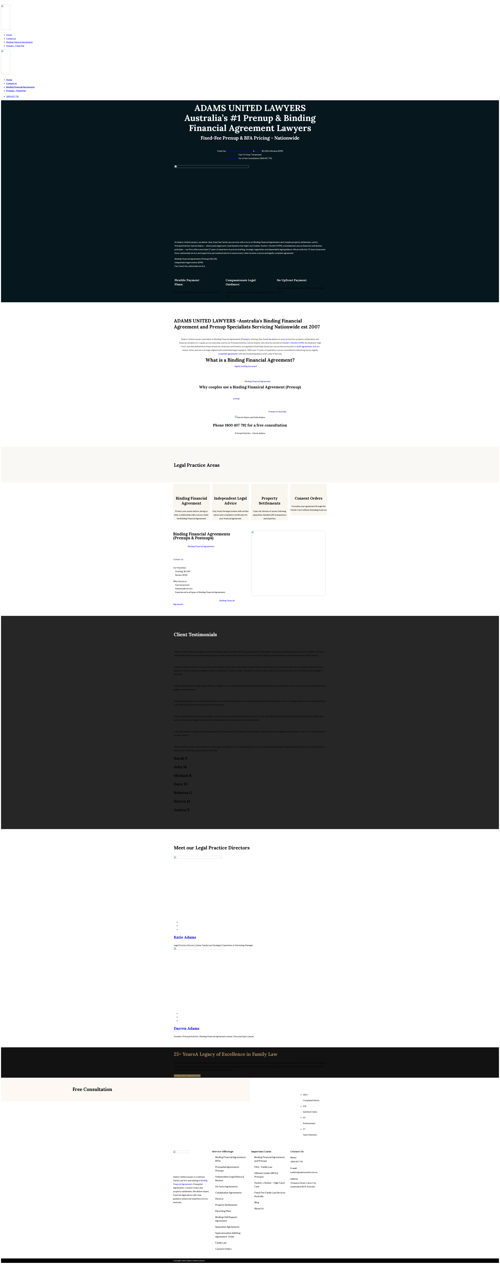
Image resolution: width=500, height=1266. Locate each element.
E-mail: (293, 1168)
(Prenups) (245, 339)
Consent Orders (308, 498)
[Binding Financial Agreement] (191, 487)
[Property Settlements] (269, 487)
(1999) (271, 245)
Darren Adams (186, 1028)
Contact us (11, 38)
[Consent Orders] (308, 487)
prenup (236, 398)
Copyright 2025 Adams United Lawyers (189, 1260)
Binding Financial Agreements (19, 42)
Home (9, 34)
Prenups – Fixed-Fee (15, 45)
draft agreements (304, 346)
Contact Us (233, 158)
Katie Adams (185, 937)
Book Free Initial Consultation (187, 1076)
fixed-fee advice (270, 339)
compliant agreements (228, 353)
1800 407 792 (12, 96)
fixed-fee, (183, 266)
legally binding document (245, 366)
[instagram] (180, 929)
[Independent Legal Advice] (230, 487)
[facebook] (180, 922)
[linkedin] (180, 925)
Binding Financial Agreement (258, 381)
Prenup (258, 151)
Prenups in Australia (277, 411)
